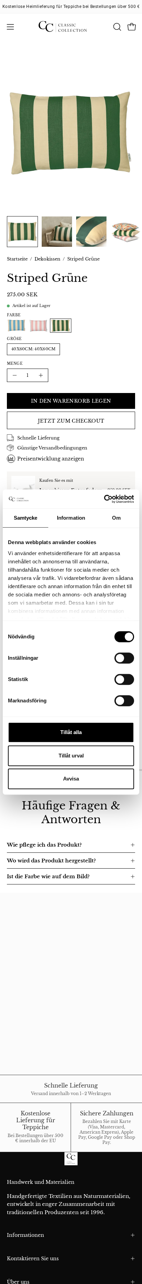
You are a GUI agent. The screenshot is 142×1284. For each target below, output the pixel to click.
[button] (116, 27)
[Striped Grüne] (22, 231)
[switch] (124, 658)
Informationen (25, 1235)
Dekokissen (47, 259)
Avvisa (71, 779)
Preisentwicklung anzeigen (50, 459)
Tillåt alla (71, 732)
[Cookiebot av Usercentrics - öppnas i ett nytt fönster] (104, 499)
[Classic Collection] (71, 27)
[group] (71, 6)
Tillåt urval (71, 755)
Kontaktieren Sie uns (33, 1258)
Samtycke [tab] (26, 518)
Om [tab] (116, 518)
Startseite (17, 259)
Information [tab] (71, 518)
